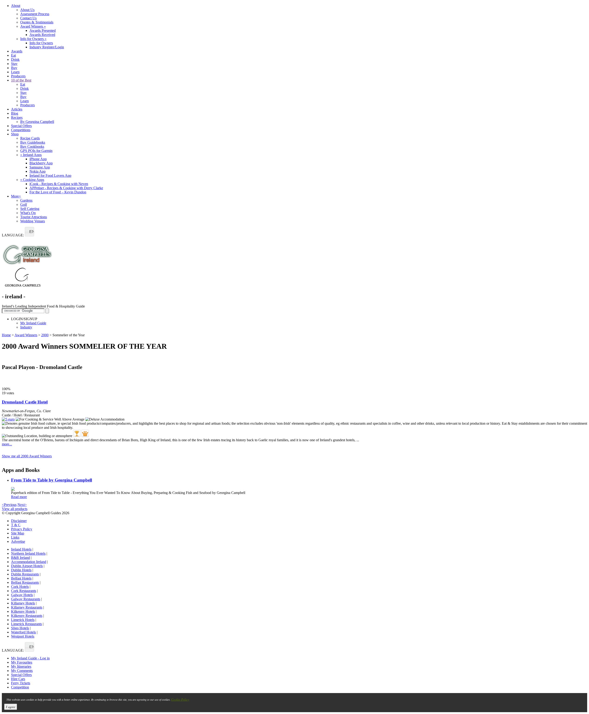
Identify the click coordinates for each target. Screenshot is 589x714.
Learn (15, 72)
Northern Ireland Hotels (28, 553)
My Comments (22, 671)
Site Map (17, 533)
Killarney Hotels (23, 603)
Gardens (26, 200)
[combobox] (29, 231)
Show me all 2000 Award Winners (27, 456)
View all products (14, 509)
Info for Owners (33, 39)
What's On (28, 213)
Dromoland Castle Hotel (25, 402)
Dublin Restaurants (25, 574)
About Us (27, 10)
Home (6, 335)
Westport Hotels (22, 636)
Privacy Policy (21, 529)
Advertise (18, 541)
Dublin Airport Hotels (27, 566)
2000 (45, 335)
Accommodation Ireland (28, 562)
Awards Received (42, 35)
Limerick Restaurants (26, 624)
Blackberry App (41, 163)
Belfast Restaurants (25, 582)
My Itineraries (21, 666)
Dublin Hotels (21, 570)
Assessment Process (34, 14)
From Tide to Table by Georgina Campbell (51, 480)
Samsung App (39, 167)
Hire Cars (18, 679)
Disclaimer (19, 521)
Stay (14, 64)
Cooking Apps (32, 180)
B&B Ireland (20, 558)
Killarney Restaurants (26, 607)
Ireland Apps (31, 155)
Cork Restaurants (23, 591)
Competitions (20, 130)
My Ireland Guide (33, 323)
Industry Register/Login (46, 47)
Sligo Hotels (20, 628)
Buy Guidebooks (32, 142)
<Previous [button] (9, 505)
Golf (23, 204)
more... (7, 444)
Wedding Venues (32, 221)
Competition (20, 687)
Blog (14, 113)
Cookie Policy (180, 699)
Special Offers (21, 126)
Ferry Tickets (20, 683)
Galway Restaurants (25, 599)
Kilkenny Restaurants (26, 616)
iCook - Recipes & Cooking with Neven (58, 184)
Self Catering (29, 209)
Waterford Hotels (23, 632)
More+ (16, 196)
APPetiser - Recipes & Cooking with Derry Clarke (66, 188)
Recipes (17, 117)
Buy (14, 68)
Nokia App (37, 171)
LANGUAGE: (13, 235)
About (15, 6)
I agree (10, 707)
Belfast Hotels (21, 578)
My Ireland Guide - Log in (30, 658)
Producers (18, 76)
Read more (19, 497)
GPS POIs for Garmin (36, 151)
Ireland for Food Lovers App (50, 175)
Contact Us (28, 18)
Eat (13, 55)
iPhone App (38, 159)
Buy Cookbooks (32, 146)
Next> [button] (22, 505)
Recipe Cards (30, 138)
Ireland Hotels (21, 549)
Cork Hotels (20, 587)
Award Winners (33, 26)
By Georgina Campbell (37, 122)
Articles (16, 109)
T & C (15, 525)
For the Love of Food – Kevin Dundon (57, 192)
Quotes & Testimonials (36, 22)
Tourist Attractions (33, 217)
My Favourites (21, 662)
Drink (15, 59)
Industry (26, 327)
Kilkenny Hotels (23, 611)
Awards (16, 51)
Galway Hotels (22, 595)
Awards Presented (42, 30)
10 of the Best (21, 80)
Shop (15, 134)
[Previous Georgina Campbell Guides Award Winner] (77, 433)
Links (15, 537)
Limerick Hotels (23, 620)
